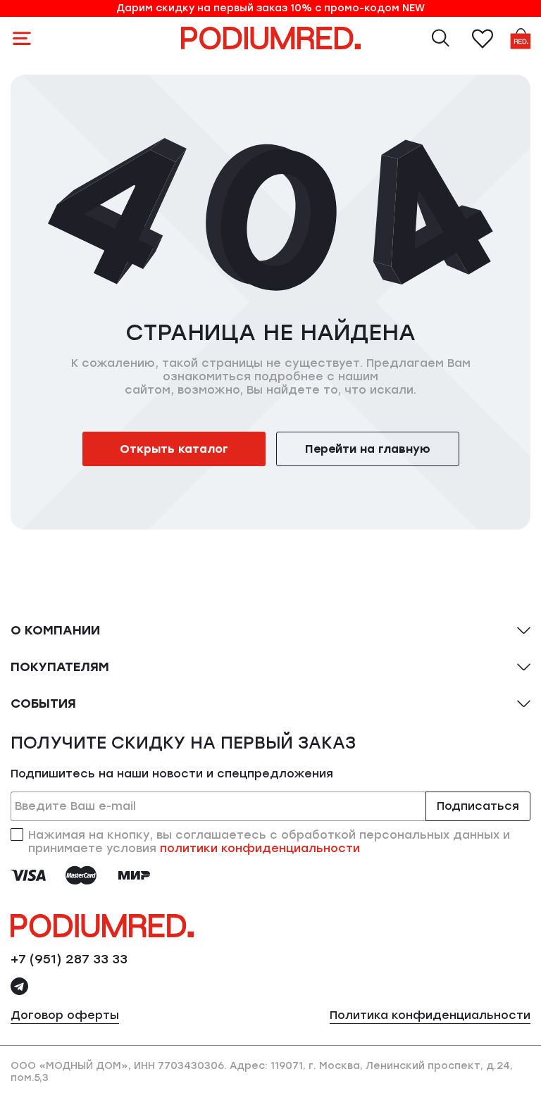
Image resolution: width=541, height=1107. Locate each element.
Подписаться (478, 806)
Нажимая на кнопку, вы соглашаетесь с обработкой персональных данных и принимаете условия (269, 841)
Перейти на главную (367, 449)
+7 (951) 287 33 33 (69, 959)
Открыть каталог (174, 449)
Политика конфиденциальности (430, 1015)
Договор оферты (65, 1015)
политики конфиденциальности (260, 848)
